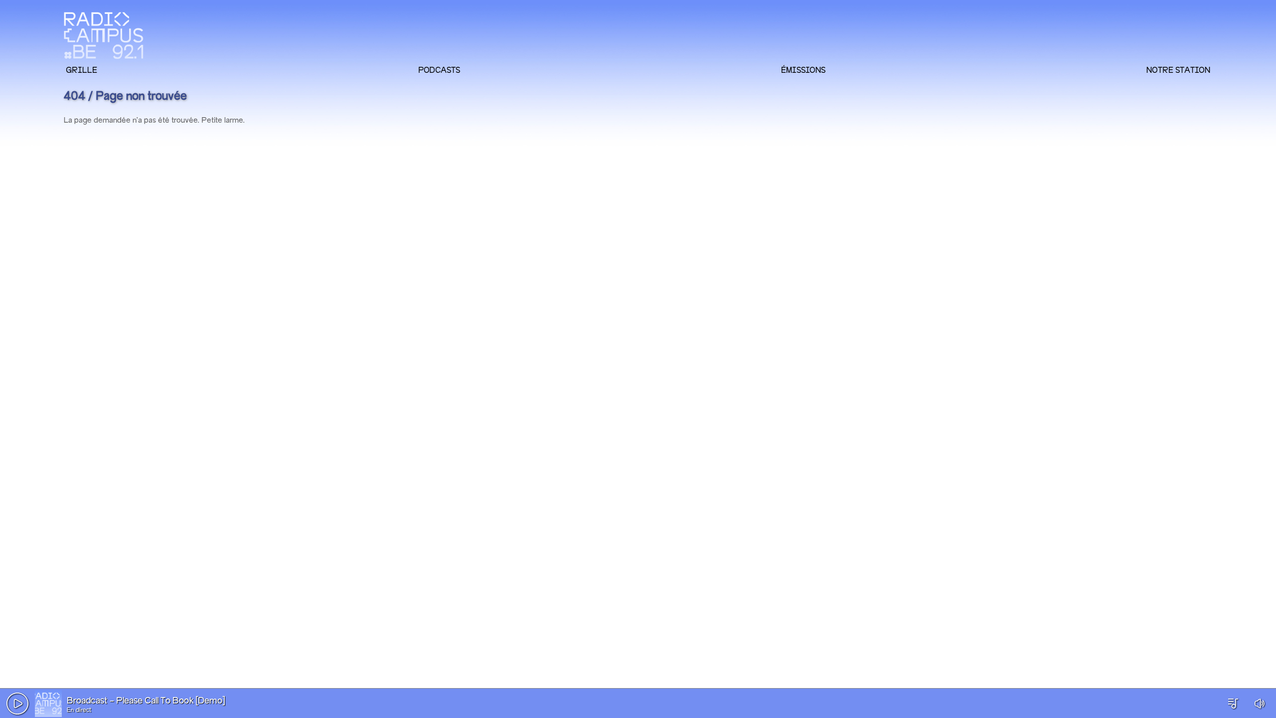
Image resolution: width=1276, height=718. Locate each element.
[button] (17, 703)
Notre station (1178, 70)
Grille (81, 70)
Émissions (803, 70)
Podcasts (439, 70)
